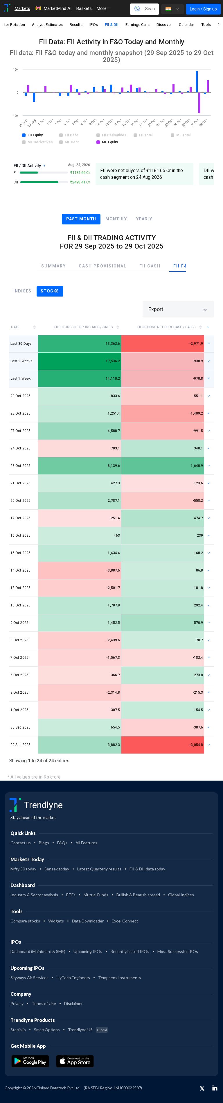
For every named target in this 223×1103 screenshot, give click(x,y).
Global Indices (181, 894)
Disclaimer (73, 1003)
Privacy (17, 1003)
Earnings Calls (137, 24)
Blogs (44, 842)
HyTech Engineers (73, 977)
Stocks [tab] (50, 291)
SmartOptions (47, 1029)
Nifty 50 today (23, 868)
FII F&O (182, 266)
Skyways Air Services (29, 977)
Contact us (20, 842)
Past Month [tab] (81, 219)
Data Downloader (88, 920)
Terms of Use (44, 1003)
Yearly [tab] (144, 219)
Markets (22, 8)
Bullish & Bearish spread (138, 894)
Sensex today (56, 868)
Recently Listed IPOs (129, 951)
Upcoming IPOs (87, 951)
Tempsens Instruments (119, 977)
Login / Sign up (203, 9)
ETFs (70, 894)
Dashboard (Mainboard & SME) (37, 951)
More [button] (102, 8)
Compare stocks (25, 920)
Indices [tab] (22, 291)
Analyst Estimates (47, 24)
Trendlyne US (87, 1029)
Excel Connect (125, 920)
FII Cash (150, 266)
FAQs (62, 842)
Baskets (84, 8)
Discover (164, 24)
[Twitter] (202, 1088)
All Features (86, 842)
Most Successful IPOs (177, 951)
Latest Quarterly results (99, 868)
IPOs (93, 24)
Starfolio (18, 1029)
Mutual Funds (96, 894)
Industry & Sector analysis (34, 894)
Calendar (186, 24)
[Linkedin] (214, 1087)
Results (76, 24)
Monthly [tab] (116, 219)
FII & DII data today (147, 868)
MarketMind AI (57, 8)
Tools (206, 24)
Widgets (56, 920)
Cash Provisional (103, 266)
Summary (53, 266)
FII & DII (111, 24)
